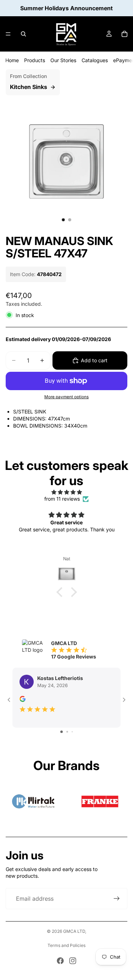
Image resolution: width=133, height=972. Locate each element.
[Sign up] (116, 898)
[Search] (23, 34)
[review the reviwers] (23, 699)
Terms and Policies (66, 945)
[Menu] (8, 34)
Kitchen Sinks (28, 86)
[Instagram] (72, 960)
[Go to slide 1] (61, 732)
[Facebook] (60, 960)
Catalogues (95, 60)
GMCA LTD (74, 931)
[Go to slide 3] (72, 731)
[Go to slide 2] (67, 732)
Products (34, 60)
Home (12, 60)
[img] (66, 492)
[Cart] (124, 34)
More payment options (66, 396)
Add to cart (94, 360)
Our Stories (63, 60)
